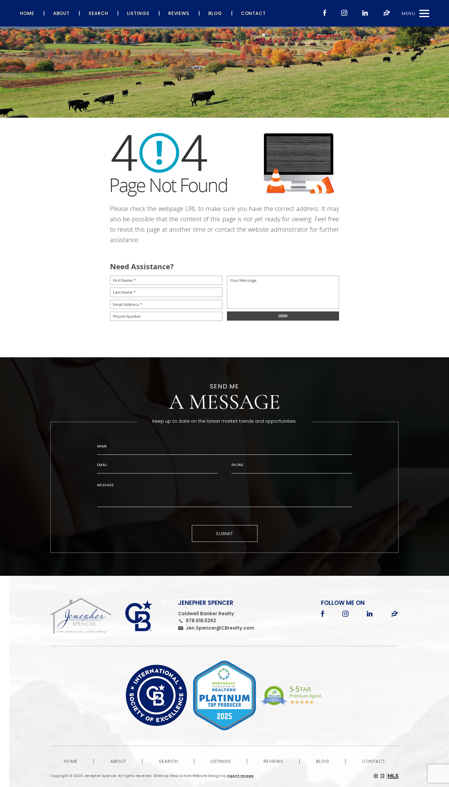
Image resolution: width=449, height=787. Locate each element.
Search (98, 13)
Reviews (178, 13)
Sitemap (161, 775)
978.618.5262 (201, 620)
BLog (215, 13)
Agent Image (240, 775)
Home (27, 13)
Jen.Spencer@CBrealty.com (220, 628)
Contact (253, 13)
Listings (138, 13)
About (61, 13)
